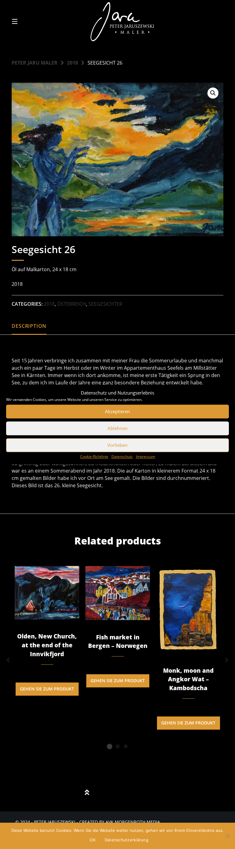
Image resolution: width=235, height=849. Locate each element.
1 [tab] (110, 746)
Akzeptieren (117, 411)
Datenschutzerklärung (126, 839)
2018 (72, 62)
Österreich (71, 304)
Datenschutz (122, 456)
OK (92, 839)
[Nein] (227, 836)
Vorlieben (117, 445)
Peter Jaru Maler (35, 62)
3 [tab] (125, 746)
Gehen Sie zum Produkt (47, 689)
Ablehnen (117, 428)
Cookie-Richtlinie (94, 456)
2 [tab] (117, 746)
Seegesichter (105, 304)
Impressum (145, 456)
